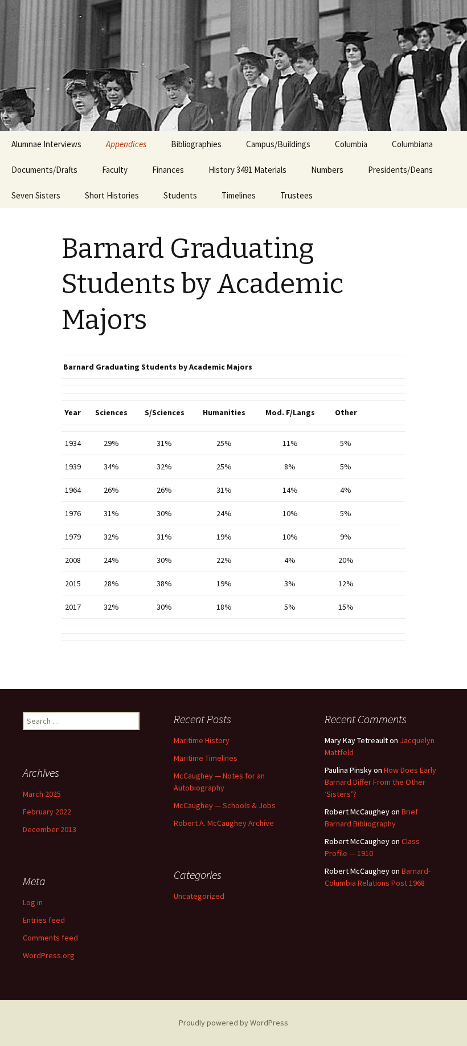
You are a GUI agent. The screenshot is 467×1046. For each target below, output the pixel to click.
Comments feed (50, 938)
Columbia (351, 144)
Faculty (115, 169)
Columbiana (412, 144)
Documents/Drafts (44, 169)
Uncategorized (199, 896)
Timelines (239, 195)
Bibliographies (196, 144)
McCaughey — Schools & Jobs (225, 805)
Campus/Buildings (278, 144)
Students (180, 195)
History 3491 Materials (247, 169)
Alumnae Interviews (46, 144)
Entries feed (44, 920)
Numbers (327, 169)
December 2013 (49, 829)
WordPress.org (49, 955)
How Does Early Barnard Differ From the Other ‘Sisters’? (380, 782)
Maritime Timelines (205, 758)
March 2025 (42, 794)
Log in (33, 902)
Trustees (296, 195)
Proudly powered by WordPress (233, 1022)
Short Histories (112, 195)
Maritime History (202, 740)
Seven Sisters (35, 195)
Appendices (126, 144)
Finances (168, 169)
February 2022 (47, 811)
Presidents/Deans (400, 169)
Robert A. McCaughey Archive (224, 823)
